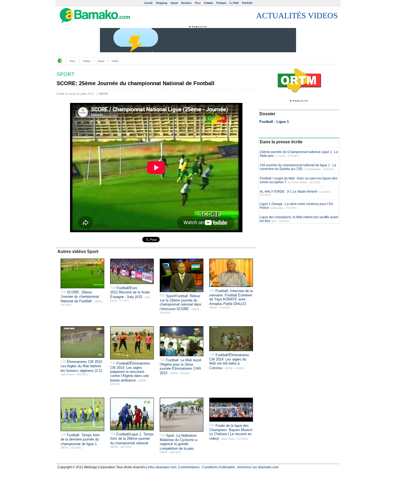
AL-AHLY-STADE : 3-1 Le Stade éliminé (288, 191)
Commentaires (189, 467)
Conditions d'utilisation (218, 467)
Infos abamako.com (162, 467)
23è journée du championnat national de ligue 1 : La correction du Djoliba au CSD (298, 167)
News (198, 2)
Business (186, 2)
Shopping (161, 2)
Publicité (247, 2)
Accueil (148, 2)
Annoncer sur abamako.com (258, 467)
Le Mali (234, 2)
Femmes (208, 2)
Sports (174, 2)
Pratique (221, 2)
